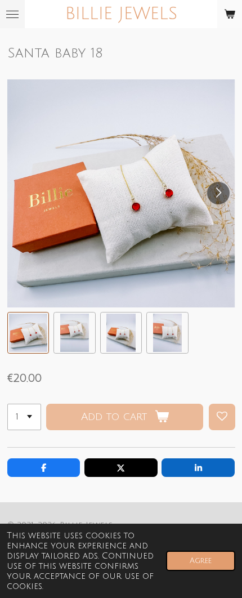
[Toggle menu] (12, 14)
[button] (28, 333)
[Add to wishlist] (222, 417)
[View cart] (229, 14)
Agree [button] (201, 560)
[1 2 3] (24, 417)
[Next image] (218, 193)
